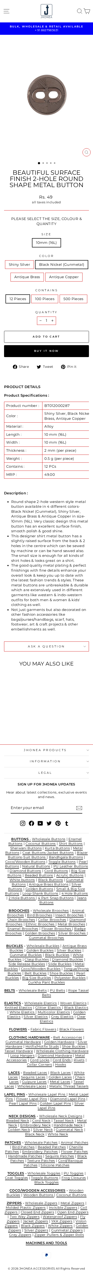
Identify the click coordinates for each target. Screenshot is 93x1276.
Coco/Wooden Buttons (25, 862)
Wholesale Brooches (51, 910)
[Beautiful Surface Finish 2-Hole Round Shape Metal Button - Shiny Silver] (12, 728)
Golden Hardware (59, 1042)
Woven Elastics (73, 1003)
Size (46, 234)
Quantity (46, 312)
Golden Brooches (40, 933)
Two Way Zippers (25, 1217)
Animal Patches (74, 1142)
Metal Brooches (71, 924)
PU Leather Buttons (70, 866)
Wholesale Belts (33, 990)
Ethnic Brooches (41, 924)
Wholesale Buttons (48, 839)
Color (46, 256)
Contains (46, 290)
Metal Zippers (72, 1203)
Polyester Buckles (70, 978)
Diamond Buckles (67, 959)
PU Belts (57, 990)
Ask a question (46, 646)
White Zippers (60, 1226)
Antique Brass (27, 277)
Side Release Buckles (27, 964)
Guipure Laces (34, 1082)
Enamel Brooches (22, 929)
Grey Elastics (62, 1017)
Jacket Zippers (35, 1221)
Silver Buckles (69, 950)
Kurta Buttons (57, 848)
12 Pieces (18, 299)
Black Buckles (57, 955)
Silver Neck (43, 1130)
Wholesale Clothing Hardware (62, 1051)
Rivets (79, 1060)
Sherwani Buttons (26, 848)
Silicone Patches (55, 1165)
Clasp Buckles (37, 959)
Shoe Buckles (61, 973)
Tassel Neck (64, 1120)
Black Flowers (71, 1029)
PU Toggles (74, 1173)
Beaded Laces (35, 1073)
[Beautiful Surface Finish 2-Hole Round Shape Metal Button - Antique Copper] (28, 728)
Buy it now (46, 351)
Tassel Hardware (19, 1051)
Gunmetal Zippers (67, 1230)
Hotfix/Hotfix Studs (42, 1046)
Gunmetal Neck (69, 1130)
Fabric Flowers (43, 1029)
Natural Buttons (36, 866)
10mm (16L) (46, 243)
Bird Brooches (39, 915)
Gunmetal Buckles (26, 955)
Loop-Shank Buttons (40, 893)
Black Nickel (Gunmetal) (61, 264)
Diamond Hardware (55, 1055)
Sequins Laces (33, 1077)
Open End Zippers (72, 1212)
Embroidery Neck (35, 1125)
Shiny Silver (19, 264)
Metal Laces (60, 1082)
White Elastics (23, 1012)
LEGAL (45, 772)
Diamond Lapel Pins (67, 1099)
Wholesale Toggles (43, 1173)
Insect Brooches (69, 915)
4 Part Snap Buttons (56, 898)
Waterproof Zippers (60, 1217)
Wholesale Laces (31, 1086)
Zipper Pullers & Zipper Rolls (59, 1235)
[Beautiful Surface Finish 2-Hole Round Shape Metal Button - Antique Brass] (23, 728)
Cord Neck (41, 1120)
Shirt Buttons (71, 844)
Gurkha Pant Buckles (46, 982)
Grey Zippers (20, 1235)
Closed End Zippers (37, 1212)
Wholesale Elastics (40, 1003)
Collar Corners (39, 1064)
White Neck (58, 1134)
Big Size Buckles (36, 978)
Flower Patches (74, 1151)
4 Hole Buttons (75, 893)
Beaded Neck (17, 1120)
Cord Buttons (56, 871)
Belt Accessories (67, 1037)
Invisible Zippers (63, 1207)
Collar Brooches (52, 920)
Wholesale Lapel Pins (47, 1094)
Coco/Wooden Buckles (41, 969)
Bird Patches (23, 1147)
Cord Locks (40, 1060)
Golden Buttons (39, 889)
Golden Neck (19, 1130)
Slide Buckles (60, 964)
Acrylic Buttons (70, 875)
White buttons (22, 880)
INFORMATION (45, 761)
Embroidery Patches (40, 1151)
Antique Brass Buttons (48, 884)
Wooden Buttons (38, 1195)
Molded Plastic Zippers (26, 1207)
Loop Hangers (22, 1055)
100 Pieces (44, 299)
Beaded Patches (52, 1147)
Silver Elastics (36, 1017)
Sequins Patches (59, 1156)
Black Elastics (76, 1008)
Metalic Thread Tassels (68, 1086)
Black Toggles (46, 1182)
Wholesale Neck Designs (60, 1116)
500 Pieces (73, 299)
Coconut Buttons (41, 844)
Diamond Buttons (25, 871)
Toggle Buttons (62, 862)
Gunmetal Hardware (23, 1042)
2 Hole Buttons (22, 898)
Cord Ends (62, 1060)
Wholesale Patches (41, 1142)
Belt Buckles (35, 973)
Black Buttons (50, 880)
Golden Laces (60, 1077)
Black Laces (60, 1073)
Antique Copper (64, 277)
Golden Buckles (40, 950)
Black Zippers (33, 1226)
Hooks (60, 1064)
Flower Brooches (56, 929)
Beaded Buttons (39, 875)
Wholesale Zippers (41, 1203)
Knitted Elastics (18, 1008)
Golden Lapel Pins (55, 1103)
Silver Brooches (72, 933)
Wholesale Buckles (42, 946)
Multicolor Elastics (54, 1012)
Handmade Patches (25, 1156)
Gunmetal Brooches (46, 938)
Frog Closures (74, 1178)
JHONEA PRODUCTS (45, 750)
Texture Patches (41, 1161)
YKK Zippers (61, 1221)
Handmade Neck (68, 1125)
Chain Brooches (21, 920)
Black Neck (35, 1134)
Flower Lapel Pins (31, 1099)
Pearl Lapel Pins (23, 1103)
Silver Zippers (36, 1230)
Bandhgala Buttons (66, 857)
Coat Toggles (16, 1178)
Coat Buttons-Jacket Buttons (48, 853)
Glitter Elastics (48, 1008)
